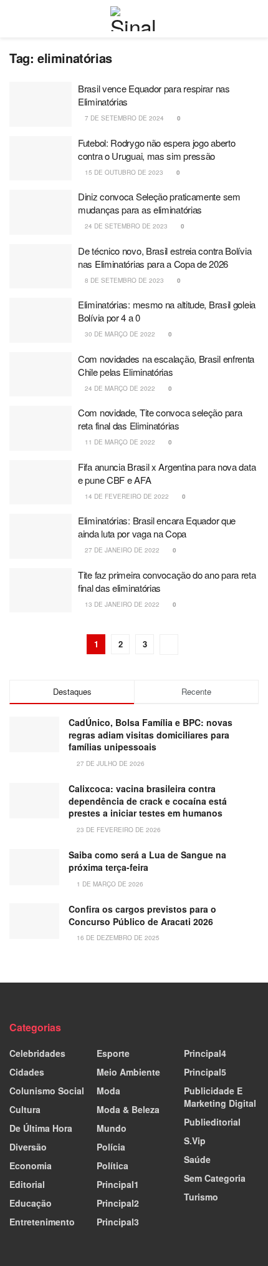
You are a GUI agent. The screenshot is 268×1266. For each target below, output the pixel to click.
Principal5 (205, 1072)
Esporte (113, 1053)
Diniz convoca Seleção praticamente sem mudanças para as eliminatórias (159, 203)
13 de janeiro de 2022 (121, 604)
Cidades (26, 1072)
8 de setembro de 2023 (123, 280)
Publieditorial (212, 1122)
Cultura (25, 1109)
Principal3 (118, 1221)
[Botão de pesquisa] (253, 18)
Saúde (197, 1159)
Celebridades (37, 1053)
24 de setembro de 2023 (125, 226)
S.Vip (195, 1140)
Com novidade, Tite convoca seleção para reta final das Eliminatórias (160, 419)
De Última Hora (40, 1128)
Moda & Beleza (128, 1109)
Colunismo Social (46, 1090)
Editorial (27, 1184)
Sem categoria (215, 1178)
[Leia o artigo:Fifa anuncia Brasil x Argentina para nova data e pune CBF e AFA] (40, 482)
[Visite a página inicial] (134, 18)
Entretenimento (42, 1221)
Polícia (111, 1147)
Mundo (112, 1128)
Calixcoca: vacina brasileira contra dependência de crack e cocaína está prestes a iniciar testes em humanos (148, 800)
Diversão (28, 1147)
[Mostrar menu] (14, 18)
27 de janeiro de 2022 (121, 550)
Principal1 (118, 1184)
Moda (108, 1090)
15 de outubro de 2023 (123, 172)
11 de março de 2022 (119, 442)
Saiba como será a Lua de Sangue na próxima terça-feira (147, 860)
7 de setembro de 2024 (123, 118)
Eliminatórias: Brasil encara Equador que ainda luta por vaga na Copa (157, 527)
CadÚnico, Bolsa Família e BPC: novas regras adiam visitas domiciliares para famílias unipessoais (150, 734)
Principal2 (118, 1203)
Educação (30, 1203)
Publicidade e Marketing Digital (220, 1096)
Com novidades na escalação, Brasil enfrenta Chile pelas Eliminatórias (166, 365)
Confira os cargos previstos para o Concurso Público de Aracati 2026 (142, 915)
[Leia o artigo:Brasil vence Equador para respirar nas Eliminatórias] (40, 104)
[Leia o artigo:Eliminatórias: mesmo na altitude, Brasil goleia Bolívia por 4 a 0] (40, 320)
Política (112, 1165)
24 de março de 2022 (119, 388)
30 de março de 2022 (119, 334)
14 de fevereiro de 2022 (126, 496)
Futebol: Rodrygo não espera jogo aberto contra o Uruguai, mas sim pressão (156, 149)
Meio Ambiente (128, 1072)
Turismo (201, 1196)
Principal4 (205, 1053)
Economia (30, 1165)
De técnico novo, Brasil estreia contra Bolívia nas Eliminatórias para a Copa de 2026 (164, 257)
